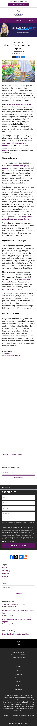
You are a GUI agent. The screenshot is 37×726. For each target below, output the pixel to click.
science (12, 355)
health (8, 355)
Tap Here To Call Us (19, 4)
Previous (6, 454)
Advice (6, 571)
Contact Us (18, 685)
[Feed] (25, 557)
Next (20, 454)
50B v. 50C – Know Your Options (13, 604)
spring (18, 355)
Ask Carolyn (18, 13)
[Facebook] (12, 557)
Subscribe (18, 478)
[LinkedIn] (21, 557)
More (31, 20)
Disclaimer (18, 678)
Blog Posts (18, 689)
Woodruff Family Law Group (24, 716)
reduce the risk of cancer (12, 289)
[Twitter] (16, 557)
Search (18, 593)
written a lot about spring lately (18, 104)
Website (18, 20)
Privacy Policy (18, 674)
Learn (5, 574)
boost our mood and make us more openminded (17, 142)
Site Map (18, 682)
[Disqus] (18, 379)
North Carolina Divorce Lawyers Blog (15, 634)
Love (5, 577)
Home (6, 20)
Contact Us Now (18, 545)
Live (8, 353)
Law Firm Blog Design (18, 724)
